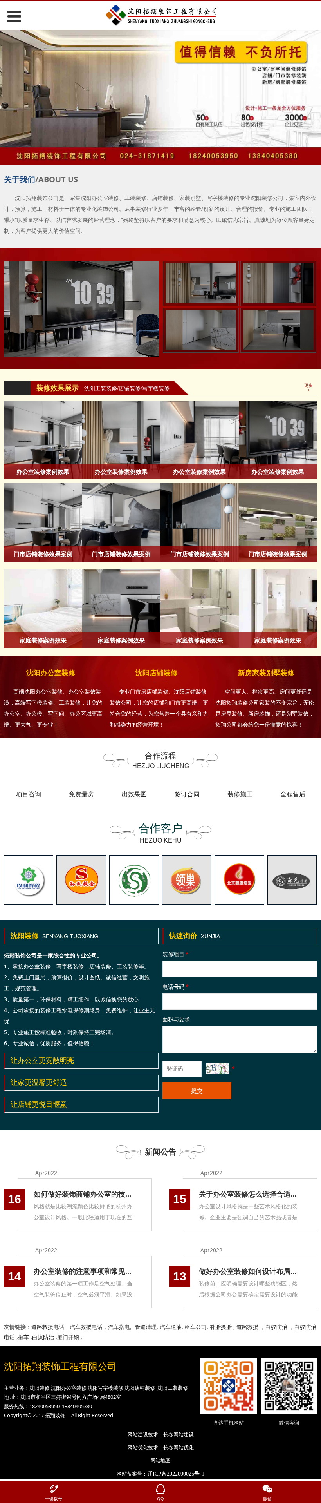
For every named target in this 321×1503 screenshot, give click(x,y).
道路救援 (247, 1327)
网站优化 (138, 1447)
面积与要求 (176, 1019)
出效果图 (134, 794)
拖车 (23, 1337)
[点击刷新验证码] (217, 1068)
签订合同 (187, 794)
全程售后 (292, 794)
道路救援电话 (47, 1327)
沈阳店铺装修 (139, 1387)
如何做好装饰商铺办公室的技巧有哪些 (85, 1193)
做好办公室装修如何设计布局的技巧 (250, 1271)
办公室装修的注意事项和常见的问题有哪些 (85, 1271)
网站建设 (138, 1434)
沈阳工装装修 (172, 1387)
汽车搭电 (119, 1327)
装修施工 (239, 794)
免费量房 (81, 794)
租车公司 (196, 1327)
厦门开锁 (68, 1337)
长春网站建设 (178, 1434)
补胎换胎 (221, 1327)
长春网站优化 (178, 1447)
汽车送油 (171, 1327)
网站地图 (160, 1460)
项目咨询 (28, 794)
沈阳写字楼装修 (105, 1387)
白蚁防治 (276, 1327)
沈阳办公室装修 (69, 1387)
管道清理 (146, 1327)
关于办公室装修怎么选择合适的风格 (250, 1193)
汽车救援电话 (86, 1327)
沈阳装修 (39, 1387)
